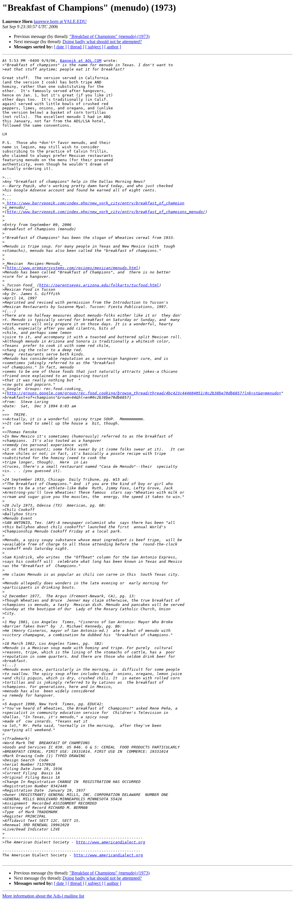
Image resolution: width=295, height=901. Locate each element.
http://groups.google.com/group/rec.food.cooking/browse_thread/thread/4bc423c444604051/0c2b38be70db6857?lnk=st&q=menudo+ (144, 393)
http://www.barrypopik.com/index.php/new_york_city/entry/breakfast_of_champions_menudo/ (106, 212)
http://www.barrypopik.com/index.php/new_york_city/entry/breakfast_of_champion (95, 203)
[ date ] (60, 46)
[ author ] (112, 46)
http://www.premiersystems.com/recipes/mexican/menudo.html (72, 268)
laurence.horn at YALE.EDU (60, 21)
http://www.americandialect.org (110, 842)
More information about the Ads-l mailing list (43, 896)
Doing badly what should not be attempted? (102, 41)
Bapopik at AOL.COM (80, 60)
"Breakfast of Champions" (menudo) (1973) (109, 36)
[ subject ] (94, 46)
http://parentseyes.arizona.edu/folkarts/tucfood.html (99, 285)
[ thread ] (76, 46)
